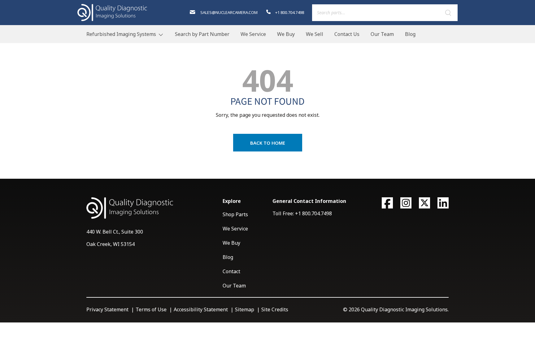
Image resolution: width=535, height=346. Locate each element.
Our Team (382, 34)
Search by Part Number (202, 34)
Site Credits (274, 309)
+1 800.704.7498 (289, 12)
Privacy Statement (107, 309)
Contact (231, 271)
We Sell (314, 34)
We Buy (286, 34)
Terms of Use (151, 309)
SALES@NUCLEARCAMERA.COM (228, 12)
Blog (410, 34)
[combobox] (385, 12)
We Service (253, 34)
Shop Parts (235, 214)
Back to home (267, 143)
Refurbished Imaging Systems (121, 34)
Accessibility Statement (201, 309)
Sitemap (244, 309)
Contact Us (346, 34)
